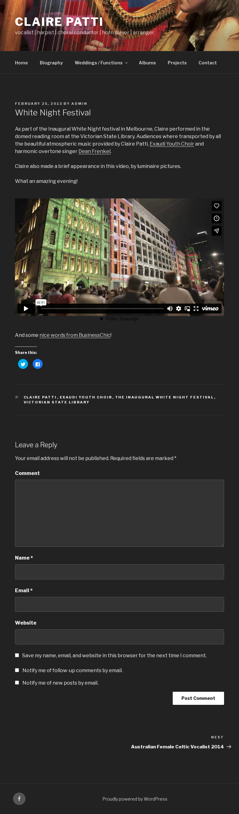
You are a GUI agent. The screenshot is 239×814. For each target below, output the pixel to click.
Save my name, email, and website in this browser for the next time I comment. (114, 655)
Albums (147, 62)
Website (25, 623)
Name (24, 558)
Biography (51, 62)
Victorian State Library (57, 402)
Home (21, 62)
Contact (208, 62)
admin (79, 103)
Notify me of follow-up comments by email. (72, 670)
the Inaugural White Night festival (164, 397)
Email (24, 590)
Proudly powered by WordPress (134, 799)
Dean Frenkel (94, 151)
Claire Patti (59, 22)
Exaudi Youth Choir (172, 144)
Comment (27, 473)
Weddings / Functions (99, 62)
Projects (177, 62)
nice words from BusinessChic (75, 335)
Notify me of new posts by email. (60, 683)
